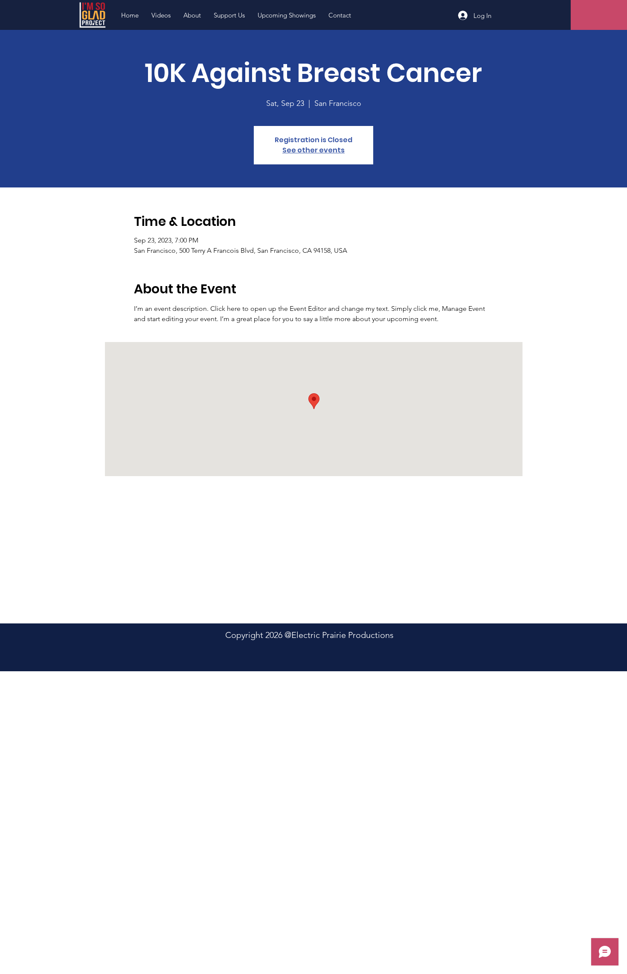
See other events (313, 150)
